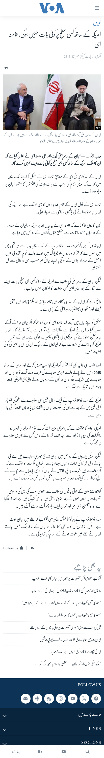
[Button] (5, 68)
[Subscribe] (25, 698)
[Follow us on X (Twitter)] (84, 698)
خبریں (97, 23)
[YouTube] (63, 751)
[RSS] (49, 698)
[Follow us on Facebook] (96, 698)
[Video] (39, 751)
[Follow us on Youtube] (72, 698)
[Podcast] (37, 698)
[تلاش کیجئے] (87, 751)
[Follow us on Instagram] (61, 698)
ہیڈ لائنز (16, 751)
